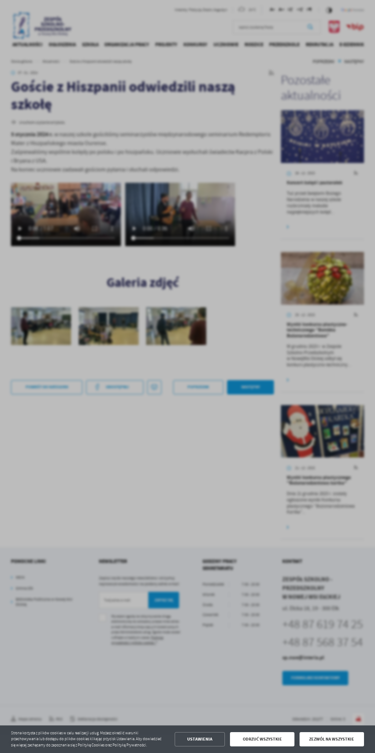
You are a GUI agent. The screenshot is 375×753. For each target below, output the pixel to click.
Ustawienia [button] (199, 739)
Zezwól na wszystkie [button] (331, 739)
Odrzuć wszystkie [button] (262, 739)
